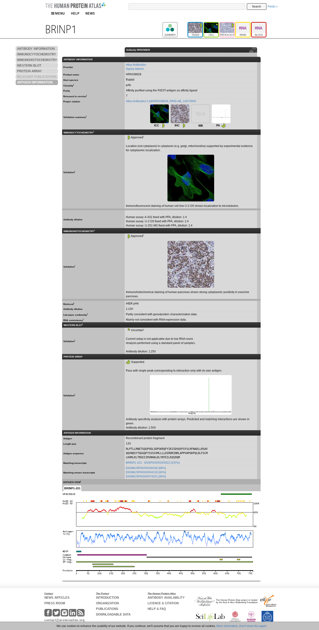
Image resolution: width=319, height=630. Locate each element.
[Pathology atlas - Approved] (227, 24)
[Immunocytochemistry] (159, 113)
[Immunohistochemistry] (180, 113)
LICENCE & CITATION (163, 603)
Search (256, 6)
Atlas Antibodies (136, 64)
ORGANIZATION (107, 603)
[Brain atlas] (243, 24)
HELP (75, 13)
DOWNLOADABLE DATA (113, 614)
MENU (60, 13)
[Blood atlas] (258, 24)
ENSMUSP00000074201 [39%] (146, 476)
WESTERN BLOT (29, 65)
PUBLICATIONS (107, 609)
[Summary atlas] (175, 24)
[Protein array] (221, 113)
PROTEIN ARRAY (29, 71)
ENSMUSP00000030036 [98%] (146, 468)
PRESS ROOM (54, 603)
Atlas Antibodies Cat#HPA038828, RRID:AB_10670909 (161, 101)
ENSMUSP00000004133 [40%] (146, 472)
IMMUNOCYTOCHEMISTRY (36, 54)
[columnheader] (258, 50)
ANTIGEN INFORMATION (35, 82)
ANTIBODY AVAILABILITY (166, 597)
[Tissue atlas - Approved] (195, 24)
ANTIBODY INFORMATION (36, 48)
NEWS (90, 13)
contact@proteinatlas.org (64, 620)
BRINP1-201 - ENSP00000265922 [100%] (153, 462)
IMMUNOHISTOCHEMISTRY (37, 60)
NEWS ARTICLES (57, 597)
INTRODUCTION (107, 597)
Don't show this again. (253, 626)
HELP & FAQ (157, 609)
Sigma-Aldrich (135, 69)
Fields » (273, 6)
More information (227, 626)
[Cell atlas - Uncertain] (211, 24)
